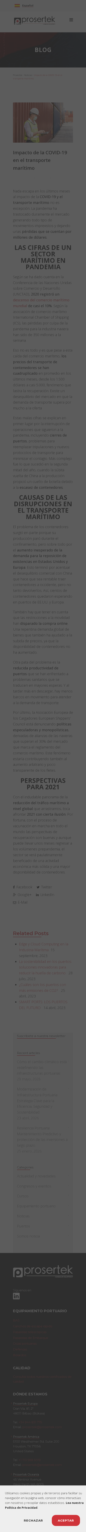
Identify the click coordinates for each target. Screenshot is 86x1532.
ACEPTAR (66, 1520)
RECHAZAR (33, 1520)
